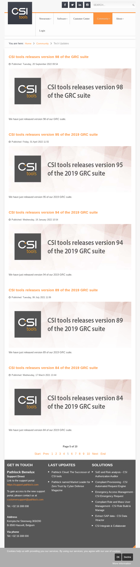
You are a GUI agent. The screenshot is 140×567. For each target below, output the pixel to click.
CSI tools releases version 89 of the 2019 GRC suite (53, 290)
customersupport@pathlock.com (25, 499)
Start (37, 453)
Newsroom (44, 18)
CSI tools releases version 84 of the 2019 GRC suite (53, 368)
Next (95, 453)
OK (118, 557)
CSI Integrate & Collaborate (110, 525)
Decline (127, 557)
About (119, 18)
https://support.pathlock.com (23, 484)
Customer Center (81, 18)
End (103, 453)
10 (88, 453)
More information (122, 563)
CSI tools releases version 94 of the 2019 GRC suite (53, 212)
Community (103, 18)
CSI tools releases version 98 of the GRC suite (49, 57)
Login (42, 30)
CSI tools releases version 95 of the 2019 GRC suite (53, 134)
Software (61, 18)
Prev (46, 453)
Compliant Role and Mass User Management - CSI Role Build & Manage (113, 506)
